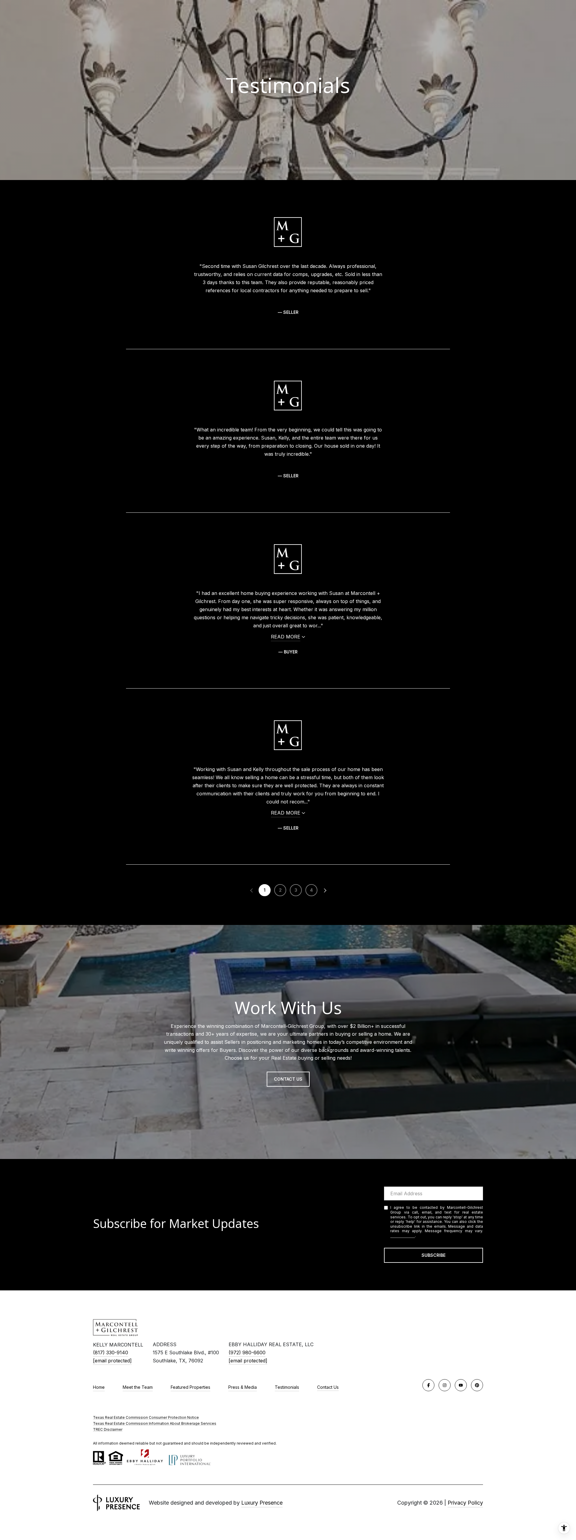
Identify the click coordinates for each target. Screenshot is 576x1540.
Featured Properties (190, 1387)
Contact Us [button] (288, 1079)
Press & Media (242, 1387)
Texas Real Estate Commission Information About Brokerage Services (154, 1423)
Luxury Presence (262, 1502)
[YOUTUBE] (461, 1385)
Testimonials (287, 1387)
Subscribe (434, 1255)
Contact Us (328, 1387)
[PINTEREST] (477, 1385)
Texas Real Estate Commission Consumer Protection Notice (146, 1417)
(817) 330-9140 (110, 1352)
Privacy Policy (402, 1235)
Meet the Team (138, 1387)
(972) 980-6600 (247, 1352)
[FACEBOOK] (428, 1385)
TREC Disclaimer (107, 1429)
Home (99, 1387)
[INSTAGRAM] (445, 1385)
